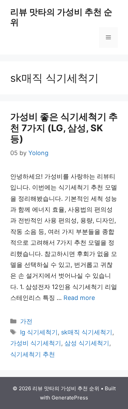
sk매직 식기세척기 (86, 332)
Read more (79, 297)
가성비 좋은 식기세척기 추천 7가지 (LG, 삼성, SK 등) (64, 128)
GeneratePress (70, 397)
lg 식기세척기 (39, 332)
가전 (26, 321)
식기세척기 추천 (32, 354)
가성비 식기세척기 (35, 343)
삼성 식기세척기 (87, 343)
